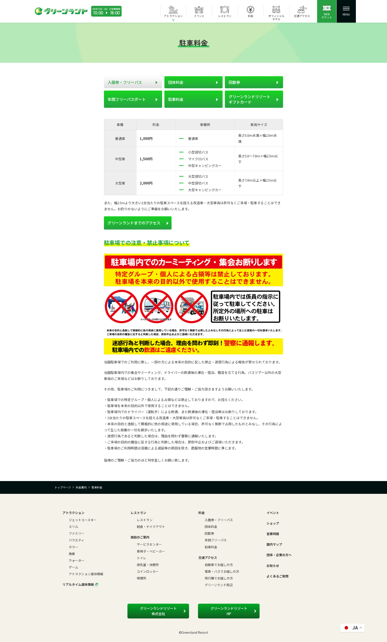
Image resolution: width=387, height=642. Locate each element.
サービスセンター (149, 544)
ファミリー (76, 533)
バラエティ (76, 540)
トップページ (63, 487)
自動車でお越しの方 (219, 564)
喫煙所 (141, 578)
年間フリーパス (216, 540)
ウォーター (76, 560)
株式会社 (158, 611)
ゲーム (73, 567)
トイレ (141, 558)
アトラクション (73, 512)
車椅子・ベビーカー (151, 551)
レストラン (138, 512)
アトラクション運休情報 (86, 574)
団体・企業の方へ (279, 555)
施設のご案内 (140, 537)
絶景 (72, 553)
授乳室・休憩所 (148, 564)
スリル (73, 526)
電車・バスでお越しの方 (222, 571)
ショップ (273, 523)
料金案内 (81, 487)
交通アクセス (207, 557)
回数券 (234, 82)
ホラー (73, 547)
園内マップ (274, 544)
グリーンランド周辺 (219, 585)
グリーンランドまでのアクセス (134, 223)
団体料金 (175, 82)
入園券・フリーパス (125, 82)
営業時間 (273, 533)
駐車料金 (175, 99)
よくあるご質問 (277, 576)
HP (229, 611)
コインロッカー (148, 571)
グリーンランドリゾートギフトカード (249, 99)
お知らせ (273, 565)
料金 (201, 512)
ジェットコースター (83, 520)
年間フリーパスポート (127, 99)
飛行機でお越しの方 (219, 578)
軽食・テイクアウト (151, 526)
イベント (273, 512)
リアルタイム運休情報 (78, 584)
